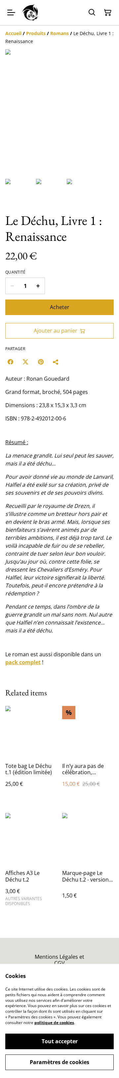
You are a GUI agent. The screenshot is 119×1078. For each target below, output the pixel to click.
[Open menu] (11, 12)
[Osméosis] (31, 12)
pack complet (23, 662)
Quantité (15, 272)
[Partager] (56, 362)
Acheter (59, 307)
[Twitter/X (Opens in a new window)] (25, 362)
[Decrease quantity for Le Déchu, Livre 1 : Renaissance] (12, 286)
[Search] (92, 12)
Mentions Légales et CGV (59, 960)
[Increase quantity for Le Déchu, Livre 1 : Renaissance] (38, 286)
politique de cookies (54, 1022)
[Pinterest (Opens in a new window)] (41, 362)
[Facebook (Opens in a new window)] (10, 362)
